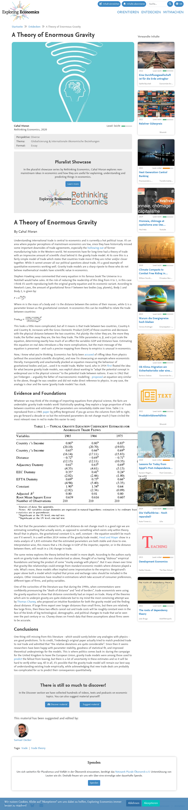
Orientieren (128, 12)
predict (18, 659)
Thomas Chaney (26, 601)
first (109, 366)
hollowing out (96, 248)
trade (25, 748)
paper (46, 412)
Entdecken (151, 12)
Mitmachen (173, 12)
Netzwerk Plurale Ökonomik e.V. (132, 772)
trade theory (38, 748)
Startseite (17, 26)
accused (89, 354)
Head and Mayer (108, 537)
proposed (97, 377)
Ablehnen (133, 803)
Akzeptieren (151, 803)
